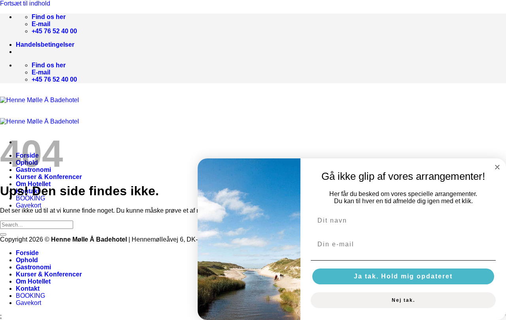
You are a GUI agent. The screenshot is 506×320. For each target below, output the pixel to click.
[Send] (3, 234)
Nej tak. (403, 300)
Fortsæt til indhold (25, 3)
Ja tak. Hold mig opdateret (403, 276)
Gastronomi (33, 267)
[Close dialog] (497, 167)
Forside (27, 253)
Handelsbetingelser (45, 44)
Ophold (27, 260)
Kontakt (28, 288)
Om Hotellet (33, 281)
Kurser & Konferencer (49, 176)
